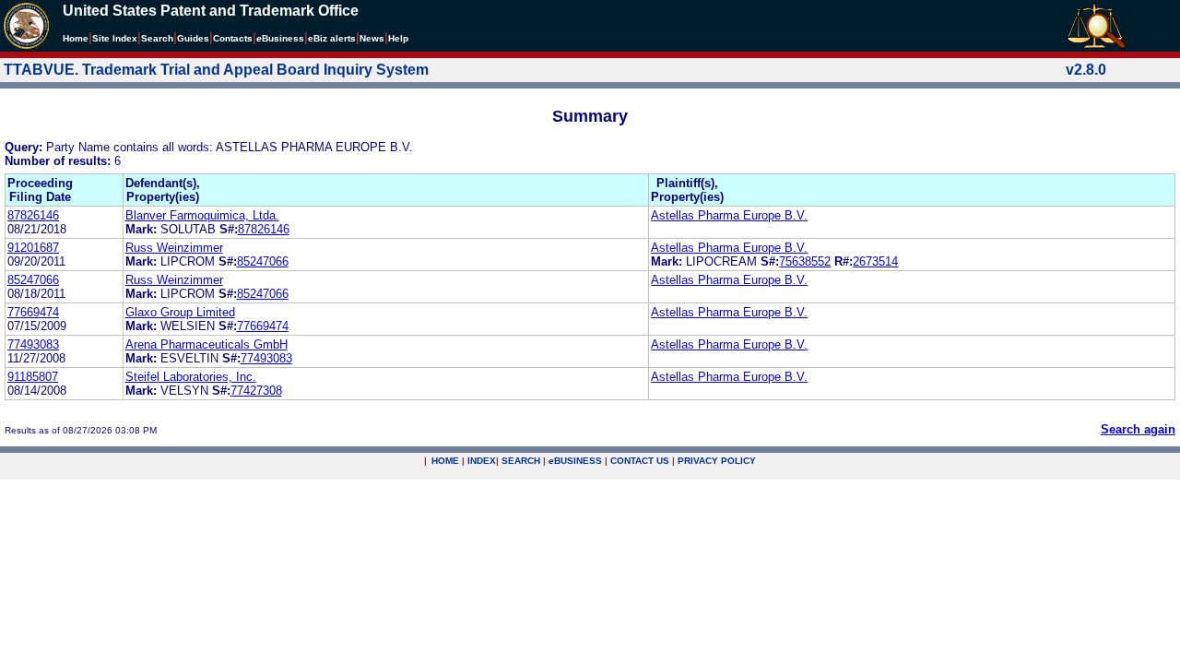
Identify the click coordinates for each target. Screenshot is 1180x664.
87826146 (33, 215)
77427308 (256, 390)
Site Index (114, 38)
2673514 (875, 261)
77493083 (33, 344)
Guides (193, 38)
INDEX (481, 461)
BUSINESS (575, 461)
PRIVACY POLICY (717, 461)
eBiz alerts (332, 38)
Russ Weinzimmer (174, 248)
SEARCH (521, 461)
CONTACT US (639, 461)
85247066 (263, 261)
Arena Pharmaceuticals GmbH (206, 344)
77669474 (33, 312)
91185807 (32, 377)
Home (75, 38)
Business (280, 38)
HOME (445, 461)
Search (157, 38)
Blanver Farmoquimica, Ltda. (202, 215)
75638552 (805, 261)
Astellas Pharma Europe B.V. (729, 215)
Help (398, 38)
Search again (1138, 429)
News (372, 38)
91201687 (33, 248)
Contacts (233, 38)
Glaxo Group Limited (180, 312)
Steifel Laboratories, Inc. (190, 377)
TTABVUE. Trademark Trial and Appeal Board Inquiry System (216, 69)
